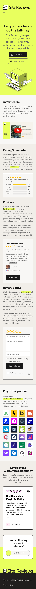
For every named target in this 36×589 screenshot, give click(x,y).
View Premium (19, 61)
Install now (18, 54)
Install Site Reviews (19, 553)
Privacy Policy (8, 585)
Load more (13, 277)
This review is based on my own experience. (18, 360)
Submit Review (14, 366)
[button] (8, 507)
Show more (13, 263)
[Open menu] (4, 13)
